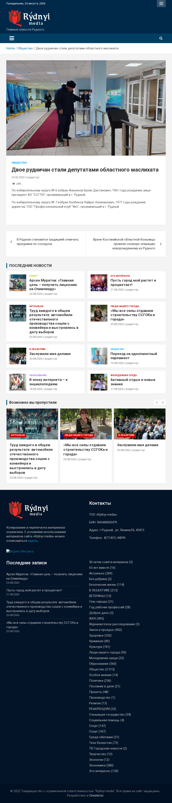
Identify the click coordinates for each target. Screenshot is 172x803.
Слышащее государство (107, 714)
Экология (96, 760)
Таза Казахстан (100, 743)
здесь (33, 541)
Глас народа (98, 601)
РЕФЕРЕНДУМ (99, 709)
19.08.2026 (117, 363)
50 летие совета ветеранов (108, 562)
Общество (19, 162)
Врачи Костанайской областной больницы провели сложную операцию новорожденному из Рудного (124, 244)
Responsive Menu (161, 3)
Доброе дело (99, 613)
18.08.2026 (35, 389)
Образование (37, 375)
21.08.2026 (117, 289)
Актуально (36, 306)
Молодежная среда (124, 375)
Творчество (97, 754)
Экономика (97, 765)
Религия (95, 703)
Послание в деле (101, 686)
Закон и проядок (101, 630)
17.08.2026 (117, 389)
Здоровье (96, 635)
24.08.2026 (35, 293)
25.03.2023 (18, 177)
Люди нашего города (125, 306)
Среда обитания (101, 737)
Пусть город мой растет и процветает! (34, 590)
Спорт (33, 276)
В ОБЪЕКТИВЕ (37, 349)
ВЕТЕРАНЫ (97, 596)
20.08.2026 (35, 336)
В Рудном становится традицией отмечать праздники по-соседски (48, 242)
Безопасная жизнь (102, 585)
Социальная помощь (104, 720)
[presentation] (157, 403)
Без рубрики (98, 579)
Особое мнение (100, 675)
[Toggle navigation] (11, 38)
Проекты (95, 692)
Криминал (96, 641)
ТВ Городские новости (105, 748)
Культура (95, 647)
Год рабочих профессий (106, 607)
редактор (33, 177)
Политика (96, 681)
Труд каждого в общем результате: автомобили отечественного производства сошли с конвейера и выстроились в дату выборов (53, 321)
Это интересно (120, 276)
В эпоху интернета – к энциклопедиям (48, 382)
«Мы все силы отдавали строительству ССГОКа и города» (133, 315)
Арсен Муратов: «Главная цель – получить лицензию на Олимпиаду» (53, 284)
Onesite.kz (96, 795)
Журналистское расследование (112, 624)
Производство (100, 697)
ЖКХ (92, 618)
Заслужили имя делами (50, 354)
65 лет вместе (99, 568)
